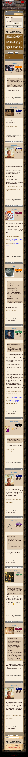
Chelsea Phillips (14, 570)
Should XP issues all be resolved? (13, 32)
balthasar (14, 625)
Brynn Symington (14, 421)
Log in (10, 97)
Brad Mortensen (14, 107)
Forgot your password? (11, 25)
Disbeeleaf (14, 145)
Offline (18, 65)
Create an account (15, 26)
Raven (14, 328)
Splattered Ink (22, 754)
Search (7, 14)
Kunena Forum (16, 747)
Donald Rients (14, 63)
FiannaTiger (14, 209)
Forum (8, 30)
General (13, 30)
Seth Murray (14, 520)
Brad (14, 266)
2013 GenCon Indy (16, 31)
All (6, 11)
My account (14, 8)
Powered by (10, 747)
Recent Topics (18, 11)
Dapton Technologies (14, 755)
